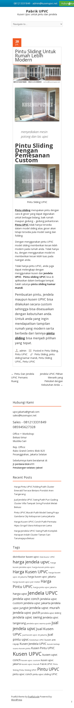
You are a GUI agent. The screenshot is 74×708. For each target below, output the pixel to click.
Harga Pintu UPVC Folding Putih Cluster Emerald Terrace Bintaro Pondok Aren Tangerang (34, 490)
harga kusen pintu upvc (43, 567)
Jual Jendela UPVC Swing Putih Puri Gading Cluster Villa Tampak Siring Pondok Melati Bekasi (36, 503)
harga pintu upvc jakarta (45, 587)
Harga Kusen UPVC (30, 571)
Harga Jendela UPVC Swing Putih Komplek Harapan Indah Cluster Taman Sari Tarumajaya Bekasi (35, 534)
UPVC (54, 674)
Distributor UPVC (47, 557)
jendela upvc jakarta (37, 603)
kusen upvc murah (30, 664)
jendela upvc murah (44, 607)
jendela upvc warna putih (39, 623)
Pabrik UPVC (46, 664)
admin (22, 350)
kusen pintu (24, 648)
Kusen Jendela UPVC (33, 644)
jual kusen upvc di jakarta (34, 635)
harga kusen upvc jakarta (42, 576)
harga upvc (20, 594)
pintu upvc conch (22, 674)
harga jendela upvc (31, 562)
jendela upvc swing (27, 617)
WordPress (16, 699)
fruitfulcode (33, 696)
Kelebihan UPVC (36, 640)
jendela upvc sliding (51, 613)
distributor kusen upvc (26, 556)
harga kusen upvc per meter (26, 582)
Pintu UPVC (22, 224)
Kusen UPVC (27, 653)
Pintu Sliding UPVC (28, 670)
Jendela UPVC (43, 593)
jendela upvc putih (26, 612)
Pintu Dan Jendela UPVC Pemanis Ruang (22, 377)
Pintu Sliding (51, 350)
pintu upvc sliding (42, 674)
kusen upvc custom (30, 660)
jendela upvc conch (26, 599)
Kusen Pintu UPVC (43, 648)
